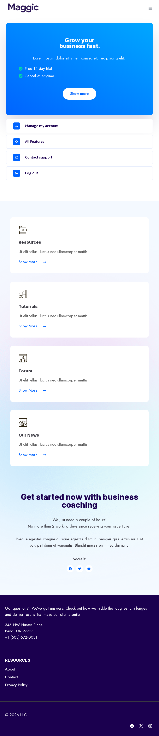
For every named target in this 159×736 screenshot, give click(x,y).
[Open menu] (150, 8)
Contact (11, 677)
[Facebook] (132, 726)
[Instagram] (150, 726)
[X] (141, 726)
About (10, 669)
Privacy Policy (16, 685)
